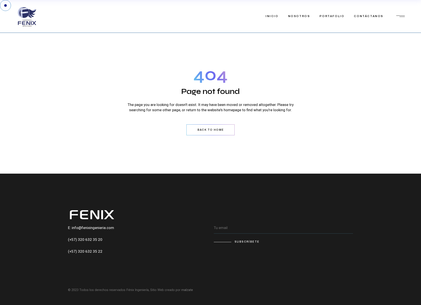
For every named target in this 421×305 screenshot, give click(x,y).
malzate (187, 289)
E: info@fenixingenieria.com (91, 228)
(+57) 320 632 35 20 (85, 239)
